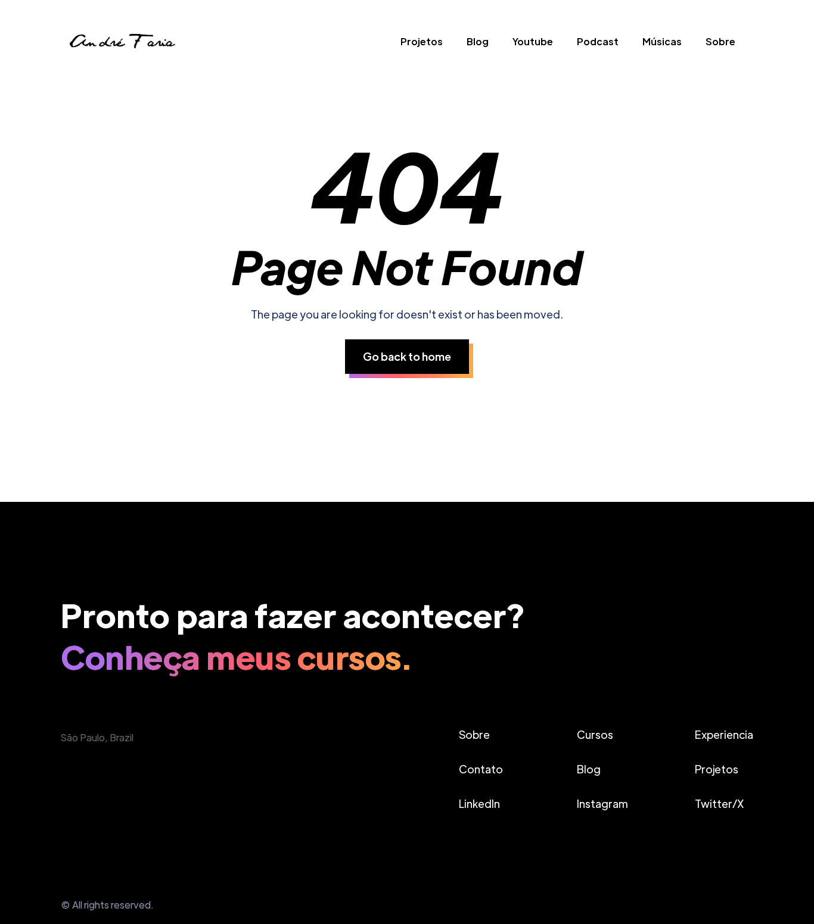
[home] (121, 44)
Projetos (421, 41)
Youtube (532, 41)
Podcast (598, 41)
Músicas (662, 41)
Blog (478, 41)
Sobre (720, 41)
